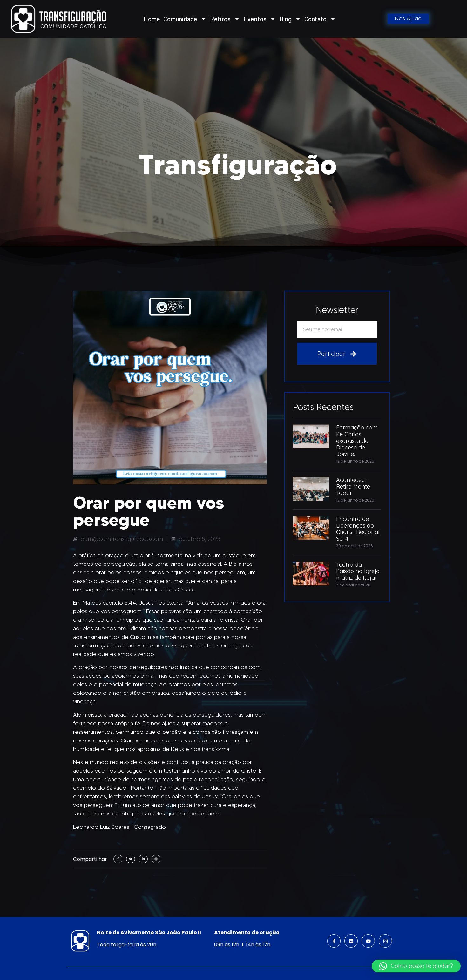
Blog (285, 19)
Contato (315, 19)
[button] (416, 966)
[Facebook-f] (334, 941)
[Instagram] (385, 941)
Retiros (220, 19)
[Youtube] (368, 941)
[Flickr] (351, 941)
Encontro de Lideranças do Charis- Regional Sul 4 (357, 528)
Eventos (255, 19)
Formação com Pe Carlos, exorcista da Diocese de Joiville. (357, 440)
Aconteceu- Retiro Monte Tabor (353, 486)
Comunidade (180, 19)
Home (152, 19)
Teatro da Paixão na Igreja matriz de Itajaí (358, 571)
